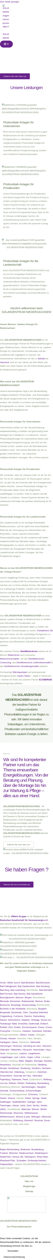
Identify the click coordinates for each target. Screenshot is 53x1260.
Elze (10, 1027)
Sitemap (29, 1191)
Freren (49, 1027)
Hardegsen (5, 1042)
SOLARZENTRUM (29, 1176)
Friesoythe (5, 1031)
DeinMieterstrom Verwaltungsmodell (21, 666)
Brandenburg (37, 1149)
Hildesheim (16, 1049)
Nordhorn (36, 1068)
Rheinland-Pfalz (7, 1160)
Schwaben (21, 1160)
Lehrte (22, 1057)
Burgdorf (42, 1009)
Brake (47, 1001)
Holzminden (38, 1049)
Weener (35, 1109)
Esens (41, 1027)
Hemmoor (17, 1046)
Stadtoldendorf (19, 1102)
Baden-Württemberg (9, 1149)
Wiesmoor (18, 1113)
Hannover (4, 362)
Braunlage (16, 1005)
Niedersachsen (26, 1153)
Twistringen (5, 1105)
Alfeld (10, 982)
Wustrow (38, 1120)
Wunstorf (28, 1120)
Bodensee (25, 1149)
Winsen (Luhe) (23, 1117)
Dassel (3, 1020)
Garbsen (26, 1031)
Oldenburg (19, 1072)
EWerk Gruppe (18, 916)
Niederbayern (41, 1153)
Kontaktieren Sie (45, 630)
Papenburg (5, 1079)
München (13, 1153)
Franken (4, 1153)
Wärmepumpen (20, 672)
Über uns (29, 1181)
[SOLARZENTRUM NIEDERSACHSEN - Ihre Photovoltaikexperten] (6, 22)
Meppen (29, 1061)
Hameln (12, 1038)
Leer (16, 1057)
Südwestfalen (6, 1164)
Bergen (28, 997)
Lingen (30, 1057)
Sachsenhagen (28, 1087)
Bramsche (5, 1005)
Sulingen (31, 1102)
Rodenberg (31, 1083)
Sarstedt (4, 1090)
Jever (2, 1053)
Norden (3, 1068)
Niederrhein (5, 1157)
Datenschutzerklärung (14, 1257)
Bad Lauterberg (18, 990)
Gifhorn (23, 1035)
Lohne (37, 1057)
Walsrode (25, 1109)
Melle (21, 1061)
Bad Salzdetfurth (35, 994)
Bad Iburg (4, 990)
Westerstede (6, 1113)
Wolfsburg (18, 1120)
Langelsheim (34, 1053)
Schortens (33, 1094)
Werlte (43, 1109)
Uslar (22, 1105)
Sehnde (41, 358)
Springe (35, 1098)
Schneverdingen (33, 1090)
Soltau (28, 1098)
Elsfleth (3, 1027)
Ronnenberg (43, 1083)
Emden (17, 1027)
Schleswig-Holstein (37, 1160)
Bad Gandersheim (26, 986)
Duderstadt (34, 1023)
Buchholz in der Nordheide (12, 1009)
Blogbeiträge (29, 1186)
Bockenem (15, 1001)
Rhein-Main (42, 1157)
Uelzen (15, 1105)
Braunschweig (29, 1005)
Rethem (12, 1083)
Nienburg (42, 1064)
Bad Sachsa (19, 994)
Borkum (39, 1001)
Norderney (25, 1068)
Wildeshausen (31, 1113)
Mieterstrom (14, 655)
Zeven (47, 1120)
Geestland (37, 1031)
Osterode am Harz (22, 1076)
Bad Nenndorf (45, 990)
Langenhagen (6, 1057)
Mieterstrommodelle (9, 659)
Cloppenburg (6, 1016)
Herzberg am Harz (32, 1046)
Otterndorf (37, 1076)
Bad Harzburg (43, 986)
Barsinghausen (7, 997)
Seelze (3, 1098)
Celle (25, 1012)
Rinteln (21, 1083)
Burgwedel (5, 1012)
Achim (3, 982)
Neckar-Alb (17, 1157)
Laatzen (23, 1053)
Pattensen (16, 1079)
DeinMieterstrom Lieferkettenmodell (33, 662)
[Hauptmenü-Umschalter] (6, 44)
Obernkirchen (6, 1072)
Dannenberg (39, 1016)
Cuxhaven (18, 1016)
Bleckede (4, 1001)
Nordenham (13, 1068)
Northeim (46, 1068)
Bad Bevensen (43, 982)
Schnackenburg (16, 1090)
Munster (48, 1061)
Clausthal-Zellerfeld (38, 1012)
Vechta (36, 1105)
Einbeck (44, 1023)
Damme (28, 1016)
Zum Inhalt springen (9, 2)
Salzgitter (41, 1087)
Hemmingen (5, 1046)
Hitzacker (27, 1049)
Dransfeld (22, 1023)
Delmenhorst (14, 1020)
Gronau (3, 1038)
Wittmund (46, 1117)
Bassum (19, 997)
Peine (25, 1079)
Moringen (38, 1061)
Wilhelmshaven (7, 1117)
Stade (43, 1098)
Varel (28, 1105)
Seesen (11, 1098)
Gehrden (47, 1031)
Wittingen (35, 1117)
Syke (39, 1102)
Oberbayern (30, 1157)
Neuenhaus (5, 1064)
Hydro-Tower (24, 676)
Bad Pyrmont (6, 994)
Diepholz (25, 1020)
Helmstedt (35, 1042)
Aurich (17, 982)
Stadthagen (5, 1102)
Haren (14, 1042)
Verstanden (12, 1251)
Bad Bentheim (28, 982)
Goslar (31, 1035)
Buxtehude (16, 1012)
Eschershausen (29, 1027)
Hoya (48, 1049)
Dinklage (35, 1020)
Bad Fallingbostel (8, 986)
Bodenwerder (28, 1001)
